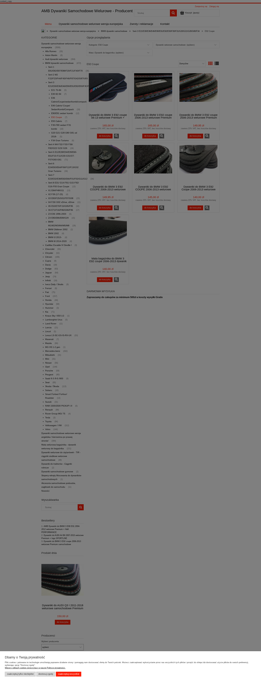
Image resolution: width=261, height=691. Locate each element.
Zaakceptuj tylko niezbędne (20, 674)
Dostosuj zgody (45, 674)
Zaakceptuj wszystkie (68, 674)
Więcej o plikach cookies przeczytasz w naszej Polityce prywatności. (35, 668)
